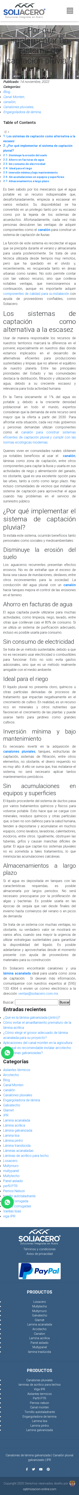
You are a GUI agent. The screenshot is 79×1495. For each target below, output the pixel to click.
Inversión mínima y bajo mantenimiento (33, 172)
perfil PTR (10, 1186)
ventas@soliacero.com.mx (38, 993)
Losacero (10, 1161)
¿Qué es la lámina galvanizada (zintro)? (31, 1017)
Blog (6, 1080)
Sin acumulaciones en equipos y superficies (36, 177)
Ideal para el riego (20, 168)
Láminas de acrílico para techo (26, 1155)
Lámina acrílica (14, 1125)
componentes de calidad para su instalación (36, 293)
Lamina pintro (39, 1425)
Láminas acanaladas (18, 1150)
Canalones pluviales (17, 1095)
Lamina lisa (11, 1135)
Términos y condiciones (39, 1249)
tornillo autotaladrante (19, 1196)
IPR (5, 1115)
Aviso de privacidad (40, 1254)
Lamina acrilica (39, 1338)
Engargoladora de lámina (21, 1100)
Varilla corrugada (15, 1201)
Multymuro (11, 1166)
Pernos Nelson (14, 1191)
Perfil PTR (39, 1398)
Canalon (39, 1334)
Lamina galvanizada (39, 1430)
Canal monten (39, 1407)
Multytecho (11, 1176)
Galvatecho (11, 1105)
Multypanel (39, 1347)
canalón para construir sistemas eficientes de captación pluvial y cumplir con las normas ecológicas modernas (39, 437)
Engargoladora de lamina (39, 1416)
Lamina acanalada (16, 1120)
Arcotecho (11, 1075)
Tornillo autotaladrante (39, 1412)
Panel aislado (13, 1181)
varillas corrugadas (17, 1206)
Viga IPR (39, 1389)
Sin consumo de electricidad (27, 164)
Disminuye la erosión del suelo (28, 155)
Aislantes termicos (39, 1394)
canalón (9, 1090)
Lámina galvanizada (17, 1130)
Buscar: (8, 1002)
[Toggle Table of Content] (6, 131)
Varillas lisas (12, 1211)
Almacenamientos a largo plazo (29, 181)
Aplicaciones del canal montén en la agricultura (37, 1043)
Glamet (8, 1110)
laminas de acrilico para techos (40, 1384)
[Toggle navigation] (70, 11)
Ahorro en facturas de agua (26, 160)
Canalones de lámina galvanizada (28, 1455)
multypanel (11, 1171)
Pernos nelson (39, 1403)
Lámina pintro (13, 1140)
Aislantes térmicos (16, 1070)
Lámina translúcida (17, 1145)
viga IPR (9, 1216)
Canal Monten (13, 1085)
